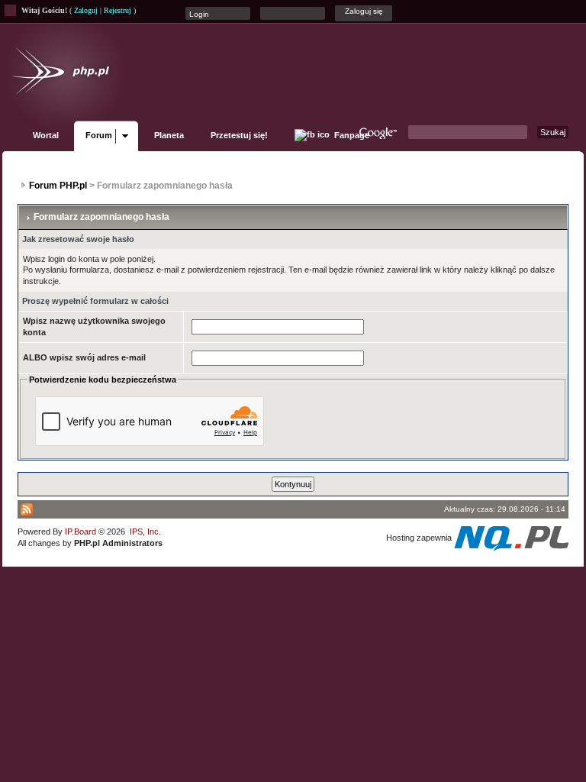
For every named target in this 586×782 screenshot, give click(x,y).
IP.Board (80, 531)
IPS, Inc (144, 531)
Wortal (46, 135)
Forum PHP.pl (58, 185)
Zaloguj (86, 10)
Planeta (169, 135)
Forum (98, 135)
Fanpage (350, 135)
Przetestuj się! (239, 135)
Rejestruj (117, 10)
